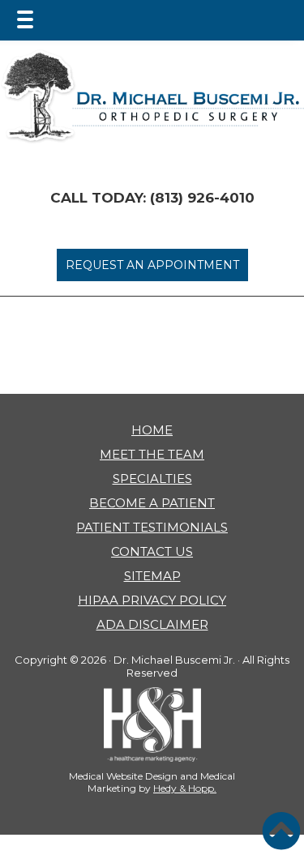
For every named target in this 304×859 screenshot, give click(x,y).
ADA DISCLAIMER (152, 624)
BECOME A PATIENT (152, 503)
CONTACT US (152, 551)
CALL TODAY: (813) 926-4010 (152, 198)
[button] (281, 830)
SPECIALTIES (152, 478)
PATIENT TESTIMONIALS (152, 527)
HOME (152, 430)
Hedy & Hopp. (184, 788)
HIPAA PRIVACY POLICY (152, 600)
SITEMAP (152, 575)
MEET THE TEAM (152, 454)
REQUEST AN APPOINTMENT (152, 265)
